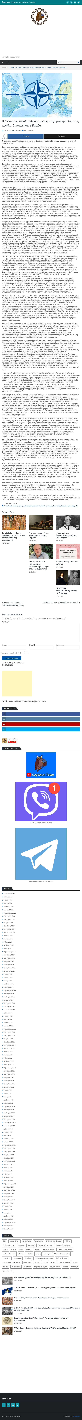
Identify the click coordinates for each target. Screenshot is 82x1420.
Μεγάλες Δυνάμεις (46, 506)
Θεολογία (12, 1254)
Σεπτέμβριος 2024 (9, 968)
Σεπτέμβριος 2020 (10, 1122)
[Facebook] (67, 2)
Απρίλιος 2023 (8, 1023)
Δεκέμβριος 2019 (9, 1151)
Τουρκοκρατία (16, 1267)
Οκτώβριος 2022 (9, 1042)
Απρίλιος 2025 (8, 945)
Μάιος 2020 (8, 1135)
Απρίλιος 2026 (8, 907)
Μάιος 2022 (8, 1058)
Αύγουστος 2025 (9, 932)
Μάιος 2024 (8, 981)
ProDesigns (76, 1416)
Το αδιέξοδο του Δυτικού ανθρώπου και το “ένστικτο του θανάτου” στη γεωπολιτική (13, 536)
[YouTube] (75, 2)
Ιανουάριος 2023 (9, 1032)
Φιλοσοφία (27, 1267)
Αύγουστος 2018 (9, 1203)
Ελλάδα (37, 1249)
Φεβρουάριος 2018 (10, 1222)
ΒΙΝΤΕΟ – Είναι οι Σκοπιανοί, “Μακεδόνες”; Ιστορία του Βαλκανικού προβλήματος (45, 1288)
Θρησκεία (22, 1254)
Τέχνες (75, 1262)
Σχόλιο (5, 622)
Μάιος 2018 (8, 1213)
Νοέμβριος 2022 (9, 1039)
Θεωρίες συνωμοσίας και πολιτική (66, 563)
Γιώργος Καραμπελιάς (46, 1245)
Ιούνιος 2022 (8, 1055)
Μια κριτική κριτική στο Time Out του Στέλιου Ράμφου (39, 535)
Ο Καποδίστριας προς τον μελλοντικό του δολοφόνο (27, 2)
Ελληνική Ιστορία (48, 1249)
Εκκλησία (29, 1249)
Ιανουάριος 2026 (9, 916)
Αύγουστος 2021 (9, 1087)
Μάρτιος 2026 (8, 910)
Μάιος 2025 (8, 942)
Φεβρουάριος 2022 (10, 1068)
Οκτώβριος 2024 (9, 965)
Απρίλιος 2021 (8, 1100)
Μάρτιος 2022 (8, 1064)
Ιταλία (30, 1254)
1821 (4, 1241)
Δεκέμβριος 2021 (9, 1074)
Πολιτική (45, 1262)
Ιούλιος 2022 (8, 1052)
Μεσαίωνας (17, 1258)
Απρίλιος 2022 (8, 1061)
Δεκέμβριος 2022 (9, 1035)
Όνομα (4, 645)
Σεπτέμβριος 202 (9, 1229)
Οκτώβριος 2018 (9, 1197)
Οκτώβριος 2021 (9, 1081)
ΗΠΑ (4, 1254)
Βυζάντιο (67, 1241)
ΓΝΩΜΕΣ (18, 130)
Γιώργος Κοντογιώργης (63, 1245)
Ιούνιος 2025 (8, 939)
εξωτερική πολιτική (34, 506)
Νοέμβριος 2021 (9, 1077)
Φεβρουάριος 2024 (10, 990)
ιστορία (65, 1267)
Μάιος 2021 (8, 1097)
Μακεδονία (6, 1258)
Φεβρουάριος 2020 (10, 1145)
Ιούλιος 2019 (8, 1168)
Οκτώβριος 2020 (9, 1119)
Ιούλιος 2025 (8, 936)
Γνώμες (5, 1249)
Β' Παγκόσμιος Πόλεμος (53, 1241)
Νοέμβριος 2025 (9, 923)
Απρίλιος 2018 (8, 1216)
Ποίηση (36, 1262)
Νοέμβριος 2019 (9, 1155)
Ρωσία (53, 1262)
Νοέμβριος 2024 (9, 961)
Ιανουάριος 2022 (9, 1071)
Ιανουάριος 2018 (9, 1226)
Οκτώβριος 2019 (9, 1158)
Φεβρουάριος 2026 (10, 913)
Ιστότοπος (60, 645)
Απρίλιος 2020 (8, 1139)
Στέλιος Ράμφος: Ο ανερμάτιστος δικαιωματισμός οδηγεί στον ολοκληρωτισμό (39, 565)
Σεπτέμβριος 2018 (9, 1200)
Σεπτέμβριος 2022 (9, 1045)
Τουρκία (5, 1267)
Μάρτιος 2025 (8, 948)
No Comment (28, 130)
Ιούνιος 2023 (8, 1016)
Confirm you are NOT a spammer (13, 664)
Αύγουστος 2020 (9, 1126)
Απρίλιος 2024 (8, 984)
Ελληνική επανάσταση (65, 1249)
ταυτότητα (74, 1267)
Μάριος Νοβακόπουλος (62, 1254)
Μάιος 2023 (8, 1019)
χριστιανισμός (7, 1271)
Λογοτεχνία (47, 1254)
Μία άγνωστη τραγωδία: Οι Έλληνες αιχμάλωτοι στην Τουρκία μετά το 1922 (42, 1278)
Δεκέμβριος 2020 (9, 1113)
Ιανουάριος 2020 (9, 1148)
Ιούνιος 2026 (8, 900)
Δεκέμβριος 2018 (9, 1190)
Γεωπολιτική (8, 506)
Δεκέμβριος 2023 (9, 997)
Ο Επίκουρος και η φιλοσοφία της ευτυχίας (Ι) (60, 603)
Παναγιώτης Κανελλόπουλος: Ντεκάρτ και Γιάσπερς (67, 590)
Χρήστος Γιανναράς (40, 1267)
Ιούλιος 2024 (8, 974)
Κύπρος (38, 1254)
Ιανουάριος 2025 (9, 955)
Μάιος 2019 (8, 1174)
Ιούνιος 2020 (8, 1132)
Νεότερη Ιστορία (61, 1258)
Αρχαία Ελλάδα (14, 1241)
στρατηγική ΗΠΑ (73, 506)
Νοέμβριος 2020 (9, 1116)
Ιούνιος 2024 (8, 977)
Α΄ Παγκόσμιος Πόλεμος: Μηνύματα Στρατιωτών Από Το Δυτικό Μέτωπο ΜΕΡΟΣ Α (45, 1328)
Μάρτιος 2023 (8, 1026)
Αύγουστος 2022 (9, 1048)
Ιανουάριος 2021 (9, 1110)
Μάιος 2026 (8, 903)
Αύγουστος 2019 (9, 1164)
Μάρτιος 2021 (8, 1103)
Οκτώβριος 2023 (9, 1003)
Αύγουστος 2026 (9, 894)
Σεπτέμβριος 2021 (9, 1084)
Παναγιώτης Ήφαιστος (60, 506)
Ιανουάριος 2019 (9, 1187)
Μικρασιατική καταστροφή (44, 1258)
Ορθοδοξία (27, 1262)
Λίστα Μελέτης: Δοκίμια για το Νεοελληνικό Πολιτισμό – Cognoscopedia (41, 1298)
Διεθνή (25, 506)
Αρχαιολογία (27, 1241)
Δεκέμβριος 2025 (9, 919)
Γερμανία (21, 1245)
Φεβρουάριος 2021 (10, 1106)
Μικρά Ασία (28, 1258)
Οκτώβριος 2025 (9, 926)
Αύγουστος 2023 (9, 1010)
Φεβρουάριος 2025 (10, 952)
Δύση (21, 1249)
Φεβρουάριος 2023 (10, 1029)
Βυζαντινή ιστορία (9, 1245)
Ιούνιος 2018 (8, 1209)
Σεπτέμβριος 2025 (9, 929)
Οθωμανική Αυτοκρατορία (11, 1262)
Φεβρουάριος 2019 (10, 1184)
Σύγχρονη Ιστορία (64, 1262)
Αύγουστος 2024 (9, 971)
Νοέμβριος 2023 (9, 1000)
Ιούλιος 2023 (8, 1013)
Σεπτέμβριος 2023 (9, 1006)
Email (32, 645)
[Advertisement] (39, 41)
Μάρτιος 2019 (8, 1180)
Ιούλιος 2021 (8, 1090)
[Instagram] (71, 2)
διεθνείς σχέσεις (18, 506)
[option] (30, 2)
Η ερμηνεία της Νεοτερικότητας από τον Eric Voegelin (66, 535)
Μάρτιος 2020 (8, 1142)
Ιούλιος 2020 (8, 1129)
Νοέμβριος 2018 (9, 1193)
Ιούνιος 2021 (8, 1093)
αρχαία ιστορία (55, 1267)
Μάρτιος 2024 (8, 987)
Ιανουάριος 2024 (9, 994)
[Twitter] (78, 2)
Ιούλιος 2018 (8, 1206)
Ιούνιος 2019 (8, 1171)
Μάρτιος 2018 (8, 1219)
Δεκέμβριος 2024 (9, 958)
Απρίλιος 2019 (8, 1177)
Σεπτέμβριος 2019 (9, 1161)
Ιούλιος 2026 (8, 897)
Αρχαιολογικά (38, 1241)
